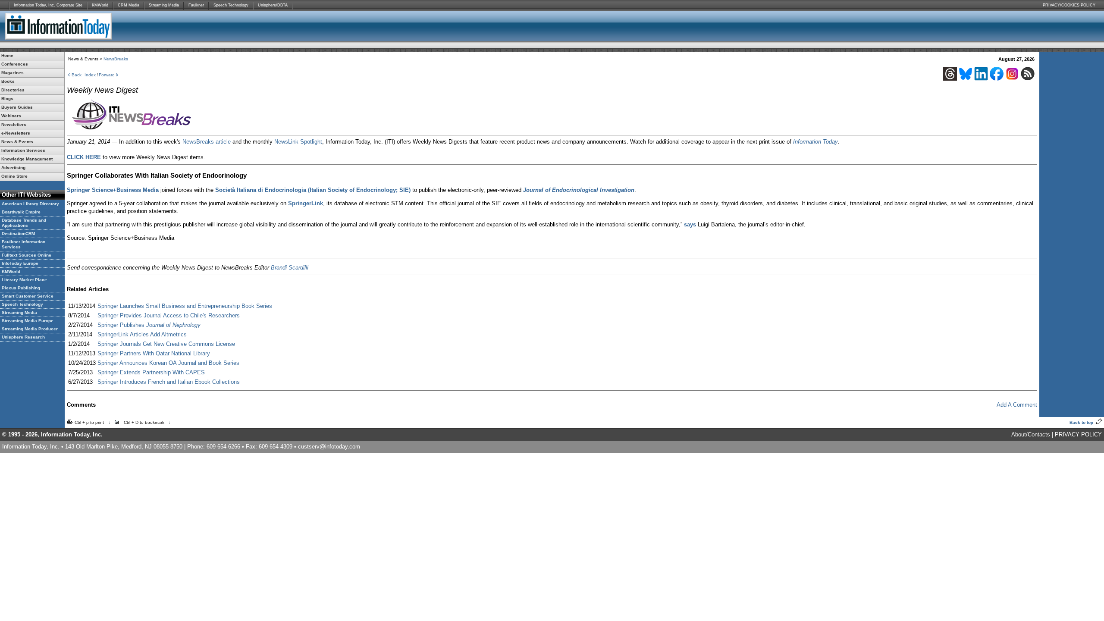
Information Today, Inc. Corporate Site (48, 5)
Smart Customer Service (27, 296)
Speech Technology (230, 5)
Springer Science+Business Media (113, 190)
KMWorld (100, 5)
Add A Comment (1017, 404)
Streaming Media (164, 5)
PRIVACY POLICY (1078, 434)
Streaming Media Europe (27, 320)
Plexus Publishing (21, 287)
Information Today (815, 141)
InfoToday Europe (20, 263)
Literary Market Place (24, 279)
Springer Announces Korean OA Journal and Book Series (168, 363)
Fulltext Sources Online (26, 255)
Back (77, 74)
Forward (107, 74)
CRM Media (128, 5)
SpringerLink (305, 203)
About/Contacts (1030, 434)
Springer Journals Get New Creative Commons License (166, 344)
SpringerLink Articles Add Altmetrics (142, 334)
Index (90, 74)
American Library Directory (30, 203)
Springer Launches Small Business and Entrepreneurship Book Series (184, 306)
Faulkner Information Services (23, 244)
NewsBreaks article (206, 141)
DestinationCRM (18, 233)
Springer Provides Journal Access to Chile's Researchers (168, 315)
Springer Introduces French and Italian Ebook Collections (168, 382)
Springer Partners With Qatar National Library (153, 353)
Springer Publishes (149, 325)
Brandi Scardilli (289, 267)
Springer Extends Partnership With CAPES (151, 372)
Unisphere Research (23, 337)
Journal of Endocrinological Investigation (578, 190)
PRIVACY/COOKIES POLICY (1069, 5)
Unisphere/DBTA (273, 5)
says (690, 224)
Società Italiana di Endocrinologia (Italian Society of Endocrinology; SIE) (313, 190)
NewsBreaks (116, 58)
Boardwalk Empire (21, 212)
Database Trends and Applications (24, 223)
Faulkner (196, 5)
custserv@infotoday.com (329, 446)
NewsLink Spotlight (298, 141)
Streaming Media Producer (30, 328)
